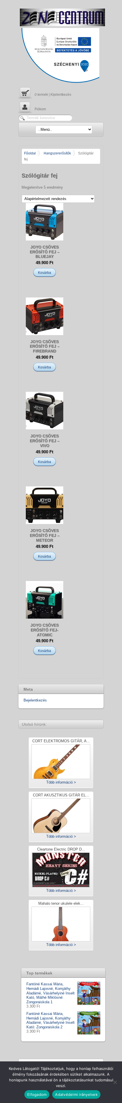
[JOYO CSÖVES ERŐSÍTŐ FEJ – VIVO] (44, 410)
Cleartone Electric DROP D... (61, 850)
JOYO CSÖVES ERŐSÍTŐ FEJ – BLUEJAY (45, 252)
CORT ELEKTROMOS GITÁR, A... (61, 741)
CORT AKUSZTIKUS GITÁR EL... (61, 795)
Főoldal (30, 153)
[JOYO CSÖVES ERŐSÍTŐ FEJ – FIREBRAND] (44, 316)
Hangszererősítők (57, 153)
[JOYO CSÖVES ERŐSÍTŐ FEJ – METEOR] (44, 505)
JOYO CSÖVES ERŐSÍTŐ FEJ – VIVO (45, 441)
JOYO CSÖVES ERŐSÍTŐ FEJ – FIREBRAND (45, 346)
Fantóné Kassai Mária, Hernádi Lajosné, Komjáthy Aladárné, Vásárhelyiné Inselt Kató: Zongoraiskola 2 (50, 1020)
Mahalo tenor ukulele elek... (61, 904)
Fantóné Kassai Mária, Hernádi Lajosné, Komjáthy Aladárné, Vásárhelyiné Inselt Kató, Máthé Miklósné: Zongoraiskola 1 (50, 993)
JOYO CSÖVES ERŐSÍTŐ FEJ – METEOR (45, 535)
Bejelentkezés (35, 700)
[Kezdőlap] (62, 17)
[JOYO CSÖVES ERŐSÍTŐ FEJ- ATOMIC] (44, 600)
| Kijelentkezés (44, 92)
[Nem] (115, 1082)
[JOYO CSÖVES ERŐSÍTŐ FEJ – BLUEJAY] (44, 221)
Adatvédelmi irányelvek (76, 1094)
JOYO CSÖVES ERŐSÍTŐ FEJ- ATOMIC (44, 630)
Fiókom (32, 107)
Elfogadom (37, 1094)
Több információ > (61, 782)
